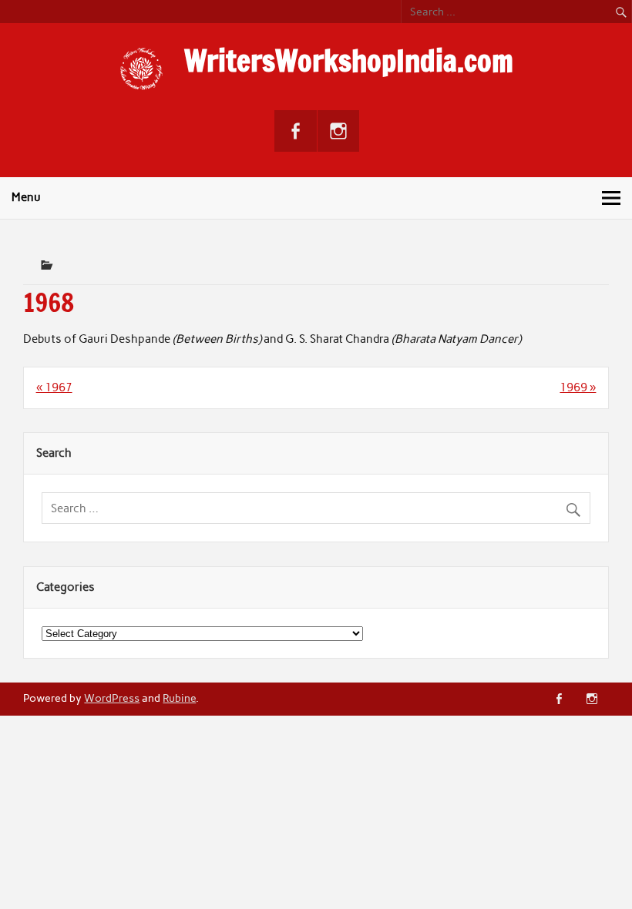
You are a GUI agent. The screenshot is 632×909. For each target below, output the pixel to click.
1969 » (578, 387)
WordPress (112, 698)
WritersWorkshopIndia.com (348, 61)
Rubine (179, 698)
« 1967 (54, 387)
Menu (26, 197)
